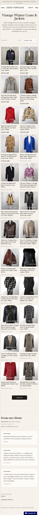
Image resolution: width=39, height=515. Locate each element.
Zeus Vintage (15, 8)
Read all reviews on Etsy (9, 426)
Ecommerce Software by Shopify (24, 507)
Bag (36, 8)
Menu (3, 8)
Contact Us (31, 513)
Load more (19, 397)
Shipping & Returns (7, 499)
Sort (20, 40)
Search (30, 8)
